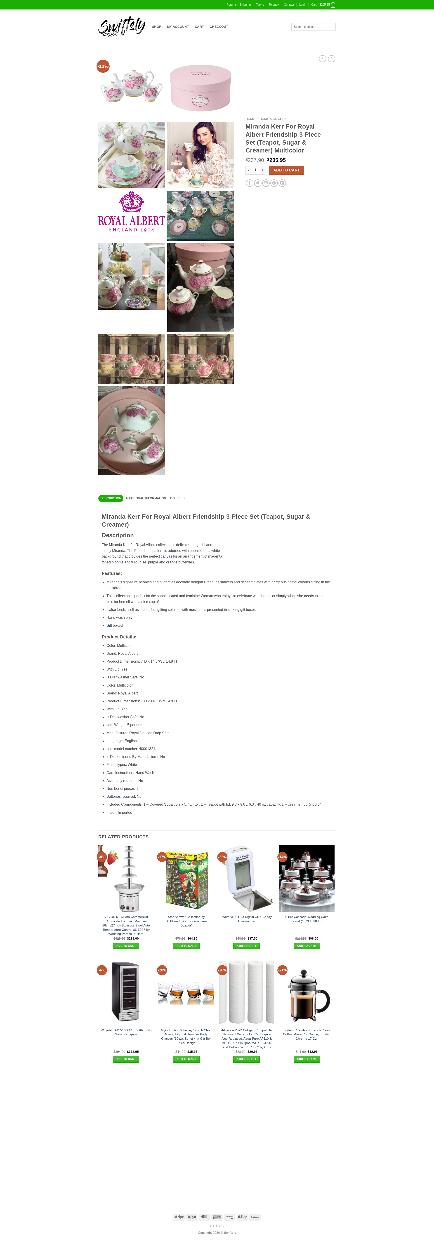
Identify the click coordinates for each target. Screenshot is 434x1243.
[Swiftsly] (121, 27)
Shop (156, 26)
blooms (117, 562)
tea (162, 602)
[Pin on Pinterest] (274, 183)
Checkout (219, 26)
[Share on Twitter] (258, 183)
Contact (289, 4)
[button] (302, 4)
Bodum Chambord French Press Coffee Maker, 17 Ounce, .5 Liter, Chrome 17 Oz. (306, 1034)
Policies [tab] (177, 498)
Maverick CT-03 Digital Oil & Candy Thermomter (247, 919)
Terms (260, 4)
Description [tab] (111, 498)
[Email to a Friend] (266, 183)
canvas (166, 556)
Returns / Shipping (238, 4)
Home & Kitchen (273, 119)
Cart (199, 26)
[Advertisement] (217, 1103)
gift (242, 610)
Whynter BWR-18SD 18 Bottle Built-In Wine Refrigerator (126, 1032)
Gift (109, 625)
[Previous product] (331, 58)
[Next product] (322, 58)
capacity (273, 804)
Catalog (217, 1226)
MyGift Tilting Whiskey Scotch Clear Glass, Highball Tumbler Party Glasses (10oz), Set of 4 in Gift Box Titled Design (186, 1036)
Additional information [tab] (146, 498)
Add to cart (287, 170)
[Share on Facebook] (249, 183)
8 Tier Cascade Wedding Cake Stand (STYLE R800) (306, 919)
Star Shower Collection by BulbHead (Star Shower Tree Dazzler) (186, 921)
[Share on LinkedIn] (282, 183)
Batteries (113, 796)
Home (250, 119)
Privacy (274, 4)
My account (178, 26)
